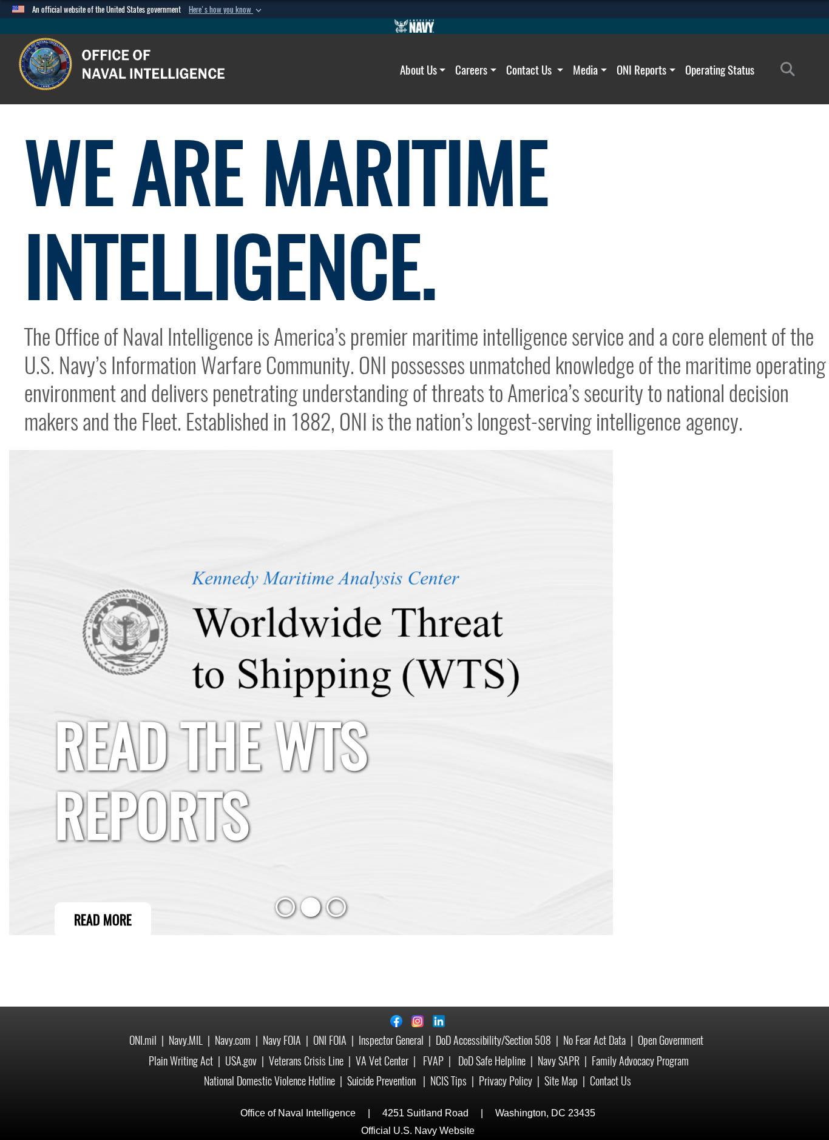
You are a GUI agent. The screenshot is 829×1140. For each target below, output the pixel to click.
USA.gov (241, 1060)
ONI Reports (641, 70)
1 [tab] (285, 910)
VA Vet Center (382, 1060)
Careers (471, 70)
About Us (418, 70)
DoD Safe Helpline (492, 1060)
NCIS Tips (448, 1080)
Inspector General (391, 1040)
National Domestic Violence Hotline (269, 1080)
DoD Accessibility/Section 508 (493, 1040)
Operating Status (719, 70)
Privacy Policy (505, 1080)
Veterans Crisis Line (306, 1060)
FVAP (433, 1060)
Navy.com (233, 1040)
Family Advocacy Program (640, 1060)
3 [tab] (336, 910)
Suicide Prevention (382, 1080)
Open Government (670, 1040)
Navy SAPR (559, 1060)
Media (585, 70)
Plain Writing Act (181, 1060)
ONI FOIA (330, 1040)
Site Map (561, 1080)
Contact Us (530, 70)
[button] (226, 10)
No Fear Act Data (594, 1040)
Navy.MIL (186, 1040)
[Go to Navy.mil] (414, 26)
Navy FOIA (282, 1040)
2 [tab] (310, 910)
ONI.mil (143, 1040)
